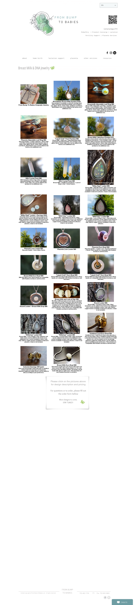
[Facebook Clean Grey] (105, 597)
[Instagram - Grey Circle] (108, 597)
